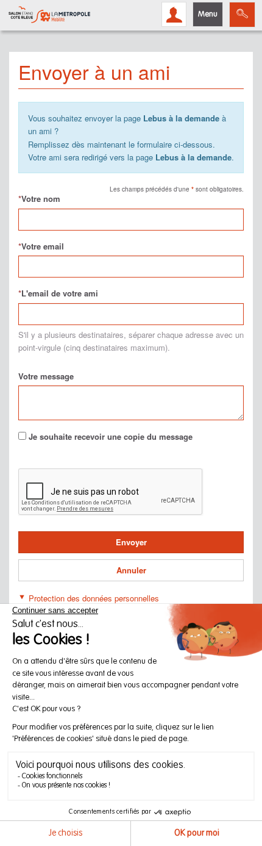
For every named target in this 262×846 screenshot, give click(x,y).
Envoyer (131, 542)
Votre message (46, 376)
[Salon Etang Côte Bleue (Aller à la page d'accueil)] (49, 15)
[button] (88, 597)
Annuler (131, 570)
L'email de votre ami (58, 293)
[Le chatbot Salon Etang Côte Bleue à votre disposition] (235, 807)
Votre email (41, 246)
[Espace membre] (173, 14)
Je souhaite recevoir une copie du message (111, 436)
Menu (208, 14)
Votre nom (39, 198)
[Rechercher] (242, 14)
